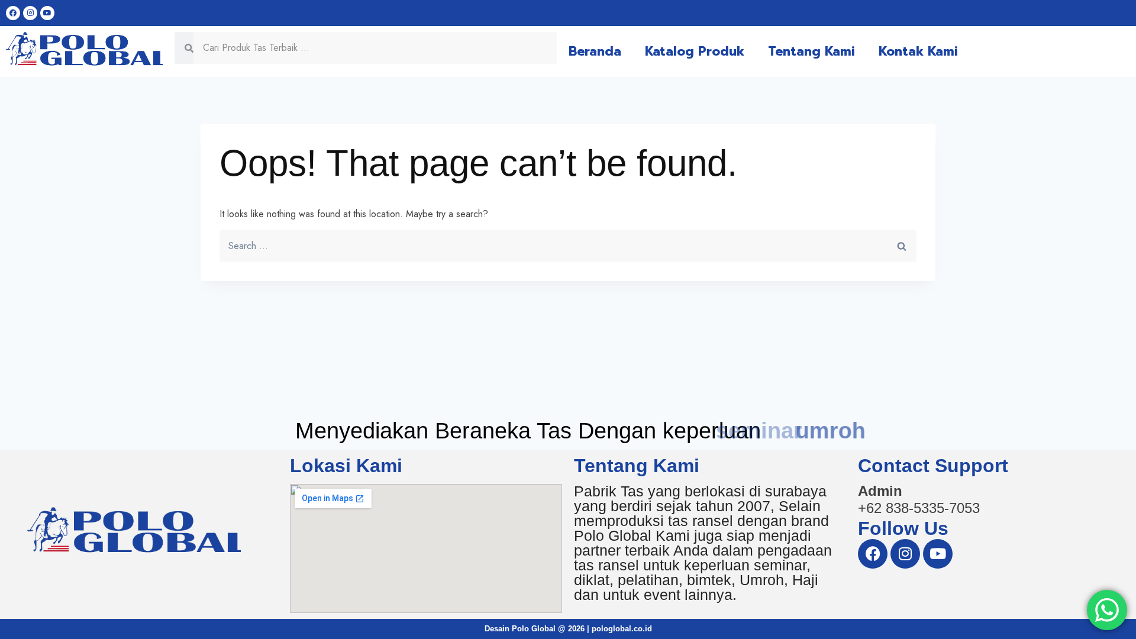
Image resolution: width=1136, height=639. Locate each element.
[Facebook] (13, 13)
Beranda (595, 51)
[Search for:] (568, 246)
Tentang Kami (811, 51)
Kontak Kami (918, 51)
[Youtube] (47, 13)
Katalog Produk (694, 51)
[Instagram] (30, 13)
